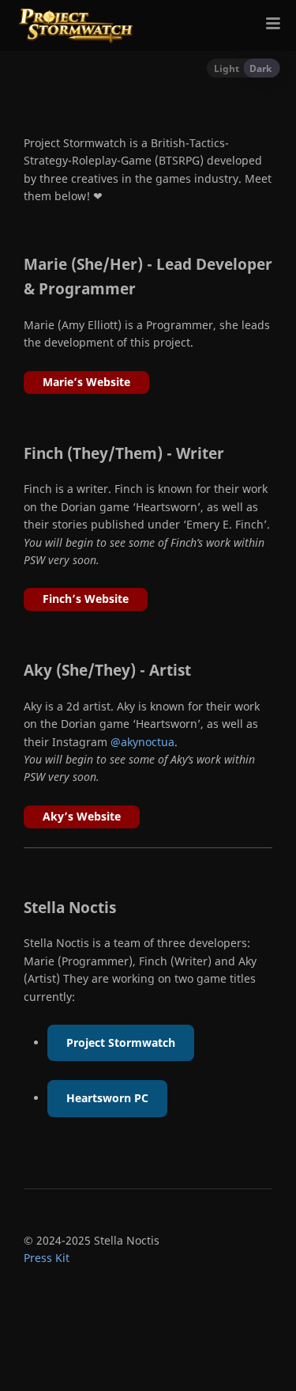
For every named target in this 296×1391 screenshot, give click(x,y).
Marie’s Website (86, 381)
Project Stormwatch (120, 1042)
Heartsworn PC (107, 1097)
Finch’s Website (86, 598)
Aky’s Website (82, 816)
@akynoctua (142, 741)
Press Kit (46, 1257)
